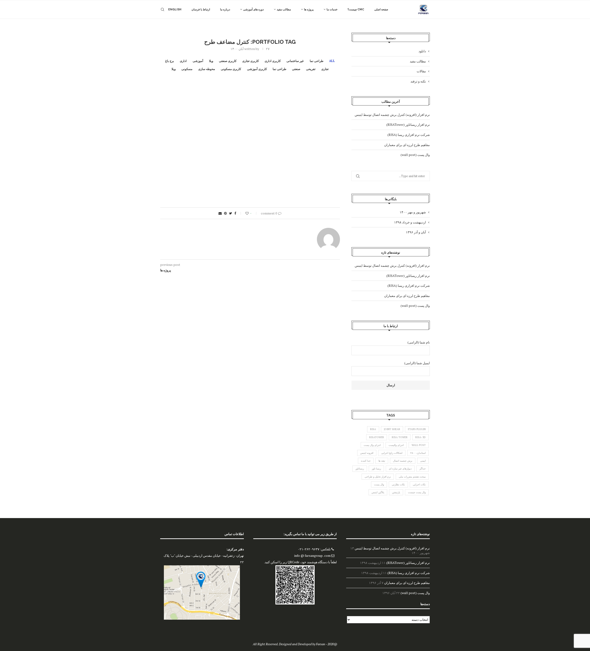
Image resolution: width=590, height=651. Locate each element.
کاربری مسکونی (231, 69)
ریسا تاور (376, 468)
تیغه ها (381, 460)
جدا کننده (366, 460)
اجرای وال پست (372, 445)
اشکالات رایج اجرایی (391, 453)
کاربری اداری (273, 61)
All (332, 61)
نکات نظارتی (398, 484)
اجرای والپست (396, 445)
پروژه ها (308, 9)
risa (373, 429)
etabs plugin (417, 429)
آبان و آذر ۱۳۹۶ (416, 232)
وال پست (379, 484)
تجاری (325, 69)
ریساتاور (359, 468)
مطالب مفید (284, 9)
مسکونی (186, 69)
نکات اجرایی (419, 484)
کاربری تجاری (250, 61)
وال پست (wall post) (415, 154)
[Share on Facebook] (235, 213)
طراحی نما (316, 61)
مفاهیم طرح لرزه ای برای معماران (407, 145)
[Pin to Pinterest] (225, 213)
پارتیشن (396, 492)
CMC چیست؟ (356, 9)
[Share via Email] (220, 213)
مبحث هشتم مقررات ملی (412, 476)
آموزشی (198, 61)
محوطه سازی (206, 69)
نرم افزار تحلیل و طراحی (378, 476)
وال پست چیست (417, 492)
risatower (376, 437)
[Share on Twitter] (230, 213)
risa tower (399, 437)
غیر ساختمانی (295, 61)
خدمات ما (332, 9)
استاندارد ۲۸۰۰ (418, 453)
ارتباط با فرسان (201, 9)
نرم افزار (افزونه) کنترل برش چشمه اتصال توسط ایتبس (392, 114)
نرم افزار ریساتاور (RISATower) (408, 124)
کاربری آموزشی (257, 69)
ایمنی (423, 460)
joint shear (392, 429)
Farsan (320, 644)
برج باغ (169, 61)
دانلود (422, 51)
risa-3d (420, 437)
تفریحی (311, 69)
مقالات (421, 71)
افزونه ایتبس (366, 453)
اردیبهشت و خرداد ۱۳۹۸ (410, 222)
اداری (183, 61)
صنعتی (296, 69)
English (174, 9)
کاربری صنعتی (227, 61)
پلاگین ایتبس (378, 492)
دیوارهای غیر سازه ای (400, 468)
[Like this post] (244, 213)
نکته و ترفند (418, 81)
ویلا (211, 61)
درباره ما (225, 9)
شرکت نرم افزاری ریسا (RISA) (408, 134)
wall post (419, 445)
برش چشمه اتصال (402, 460)
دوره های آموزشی (253, 9)
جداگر (422, 468)
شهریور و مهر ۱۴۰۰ (413, 212)
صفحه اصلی (381, 9)
